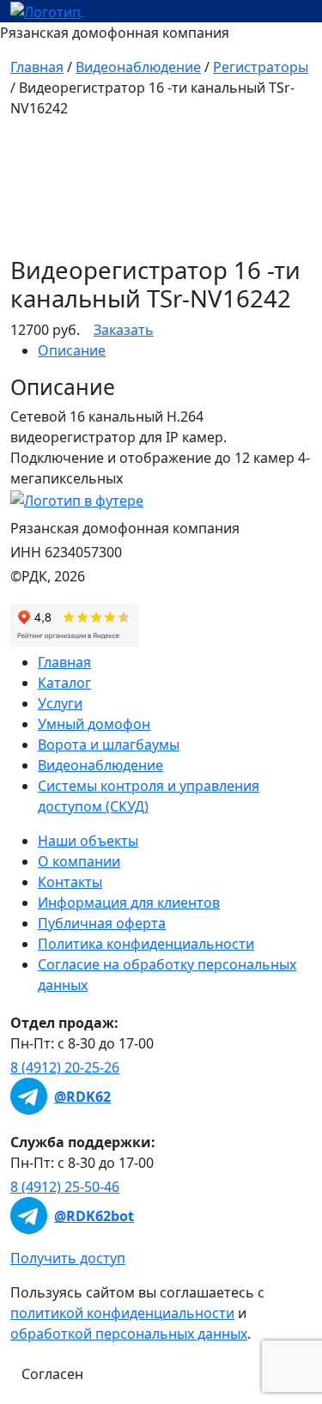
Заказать (124, 329)
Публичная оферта (102, 923)
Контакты (70, 881)
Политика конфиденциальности (146, 943)
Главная (37, 67)
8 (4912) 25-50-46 (64, 1186)
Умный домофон (94, 723)
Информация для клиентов (129, 902)
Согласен (52, 1373)
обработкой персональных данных (128, 1333)
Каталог (64, 682)
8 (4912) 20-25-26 (64, 1067)
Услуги (60, 703)
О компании (79, 861)
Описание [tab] (72, 350)
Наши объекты (88, 840)
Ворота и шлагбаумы (108, 744)
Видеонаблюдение (138, 67)
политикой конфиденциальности (122, 1313)
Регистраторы (260, 67)
